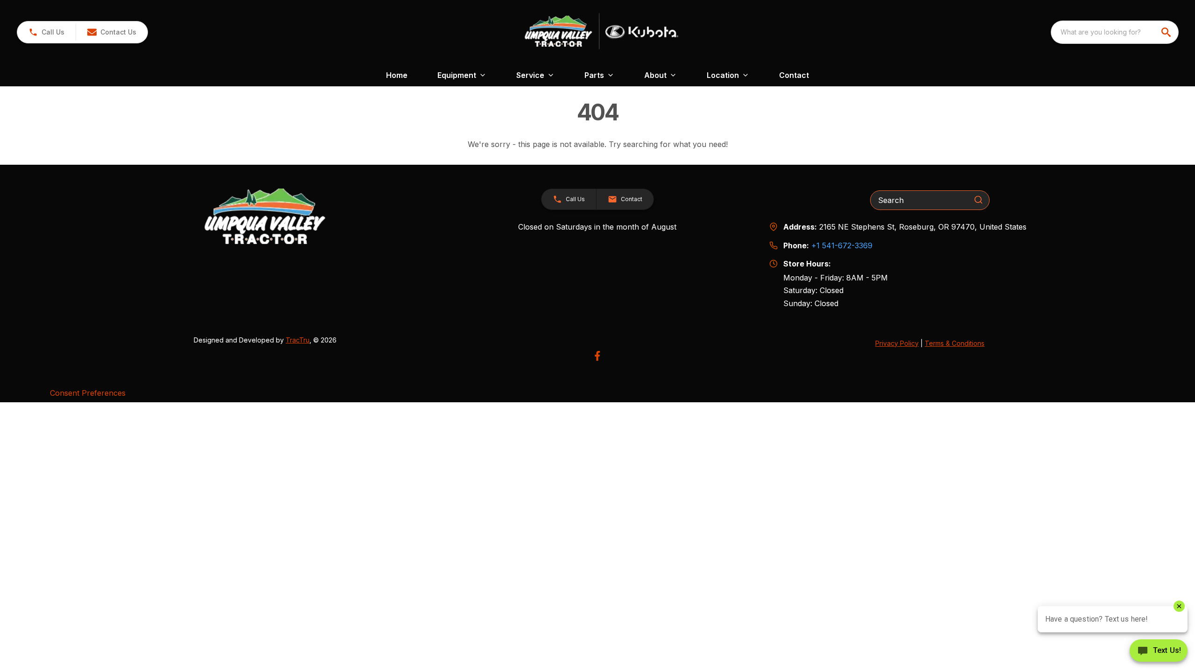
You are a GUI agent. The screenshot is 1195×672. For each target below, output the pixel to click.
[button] (46, 32)
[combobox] (1114, 32)
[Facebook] (597, 356)
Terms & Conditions (954, 343)
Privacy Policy (897, 343)
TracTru (297, 340)
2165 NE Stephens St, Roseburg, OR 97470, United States (922, 226)
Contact (794, 75)
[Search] (978, 199)
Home (397, 75)
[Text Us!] (1158, 651)
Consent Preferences (88, 393)
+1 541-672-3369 (841, 245)
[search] (1167, 32)
